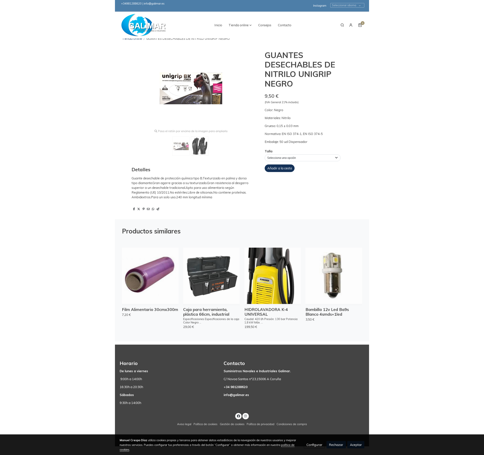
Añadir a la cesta (279, 168)
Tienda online (132, 38)
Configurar (314, 445)
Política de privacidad (260, 424)
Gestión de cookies (232, 424)
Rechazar (336, 445)
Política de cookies (205, 424)
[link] (144, 25)
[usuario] (351, 25)
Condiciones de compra (292, 424)
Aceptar (356, 445)
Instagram (319, 5)
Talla (268, 151)
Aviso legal (184, 424)
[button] (240, 25)
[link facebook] (238, 415)
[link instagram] (246, 415)
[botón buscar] (342, 25)
